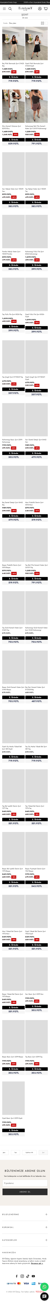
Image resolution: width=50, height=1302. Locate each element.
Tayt (15, 1152)
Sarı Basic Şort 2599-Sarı (34, 994)
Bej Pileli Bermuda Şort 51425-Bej (13, 64)
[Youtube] (33, 1276)
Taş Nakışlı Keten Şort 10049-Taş (35, 190)
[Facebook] (16, 1276)
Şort (43, 1152)
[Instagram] (22, 1276)
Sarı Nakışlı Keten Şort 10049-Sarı (13, 190)
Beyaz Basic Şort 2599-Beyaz (12, 1057)
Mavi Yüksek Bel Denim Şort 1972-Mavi (12, 932)
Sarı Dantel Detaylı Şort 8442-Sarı (36, 440)
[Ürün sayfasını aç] (13, 43)
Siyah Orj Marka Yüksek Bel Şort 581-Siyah (12, 747)
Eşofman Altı (29, 1152)
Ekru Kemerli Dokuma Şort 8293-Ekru (11, 127)
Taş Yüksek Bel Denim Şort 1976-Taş (34, 807)
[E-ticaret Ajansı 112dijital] (40, 1291)
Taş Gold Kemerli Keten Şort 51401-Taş (12, 629)
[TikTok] (27, 1276)
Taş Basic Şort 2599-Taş (33, 1057)
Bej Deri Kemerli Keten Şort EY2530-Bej (35, 688)
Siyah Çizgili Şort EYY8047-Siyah (35, 378)
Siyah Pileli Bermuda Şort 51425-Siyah (34, 64)
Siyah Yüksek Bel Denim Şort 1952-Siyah (35, 932)
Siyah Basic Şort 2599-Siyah (12, 1118)
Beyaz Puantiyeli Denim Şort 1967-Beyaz (35, 869)
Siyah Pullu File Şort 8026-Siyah (34, 315)
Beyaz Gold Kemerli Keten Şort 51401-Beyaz (13, 688)
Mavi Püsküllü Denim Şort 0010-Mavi (34, 503)
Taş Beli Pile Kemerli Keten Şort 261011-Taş (36, 566)
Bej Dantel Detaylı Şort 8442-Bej (12, 503)
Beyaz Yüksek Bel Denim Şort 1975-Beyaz (12, 995)
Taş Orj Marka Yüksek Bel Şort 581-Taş (36, 747)
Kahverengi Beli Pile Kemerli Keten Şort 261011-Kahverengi (35, 127)
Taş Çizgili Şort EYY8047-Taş (12, 377)
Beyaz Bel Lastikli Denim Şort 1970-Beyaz (12, 869)
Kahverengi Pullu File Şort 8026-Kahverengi (34, 252)
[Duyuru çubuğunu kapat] (47, 2)
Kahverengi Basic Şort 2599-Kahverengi (12, 440)
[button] (4, 9)
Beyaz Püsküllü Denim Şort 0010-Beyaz (11, 566)
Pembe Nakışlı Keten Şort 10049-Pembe (11, 252)
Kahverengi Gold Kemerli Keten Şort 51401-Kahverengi (36, 629)
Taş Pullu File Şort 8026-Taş (12, 314)
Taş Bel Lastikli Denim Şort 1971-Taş (11, 807)
